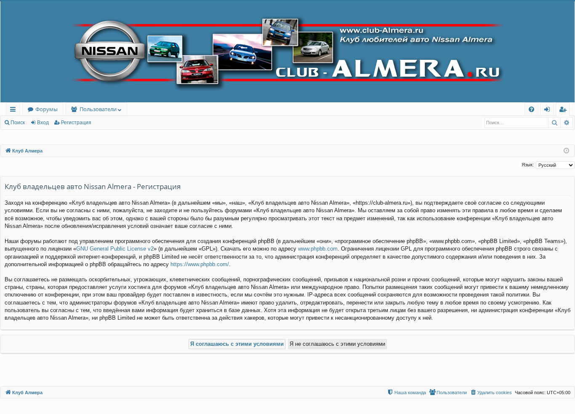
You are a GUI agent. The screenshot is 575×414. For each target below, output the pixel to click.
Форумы (46, 109)
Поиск (18, 123)
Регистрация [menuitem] (564, 110)
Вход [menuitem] (549, 110)
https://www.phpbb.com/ (199, 264)
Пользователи (98, 109)
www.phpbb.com (318, 249)
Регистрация (76, 123)
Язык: (528, 164)
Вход (43, 123)
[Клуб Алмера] (287, 51)
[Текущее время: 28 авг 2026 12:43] (566, 151)
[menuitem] (531, 109)
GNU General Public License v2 (115, 249)
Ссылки (14, 110)
